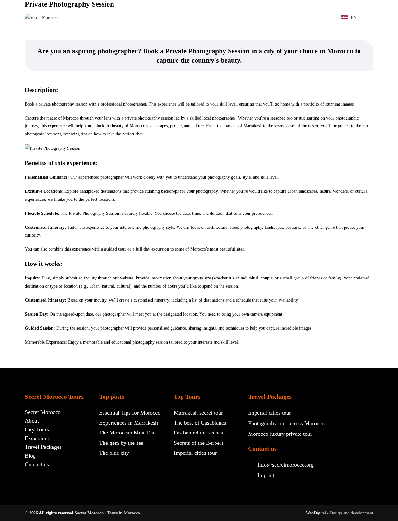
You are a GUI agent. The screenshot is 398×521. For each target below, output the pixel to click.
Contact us (124, 24)
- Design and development (350, 513)
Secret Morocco (131, 10)
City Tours (196, 10)
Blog (312, 10)
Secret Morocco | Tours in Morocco (107, 513)
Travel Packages (277, 10)
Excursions (233, 10)
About (167, 10)
